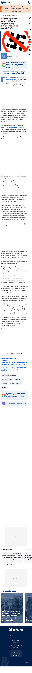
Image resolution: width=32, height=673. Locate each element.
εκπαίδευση (9, 591)
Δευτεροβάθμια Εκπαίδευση (9, 375)
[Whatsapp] (30, 49)
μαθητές (4, 387)
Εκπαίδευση (4, 15)
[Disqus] (16, 430)
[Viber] (30, 44)
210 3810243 (16, 655)
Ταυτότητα (16, 647)
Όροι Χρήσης (16, 640)
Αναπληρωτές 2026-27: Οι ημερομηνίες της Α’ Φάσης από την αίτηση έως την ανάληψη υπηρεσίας (13, 369)
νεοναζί (12, 383)
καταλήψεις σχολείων (7, 379)
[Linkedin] (30, 39)
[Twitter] (30, 34)
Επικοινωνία (16, 642)
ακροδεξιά (4, 383)
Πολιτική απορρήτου (16, 645)
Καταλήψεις (18, 379)
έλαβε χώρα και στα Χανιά (9, 127)
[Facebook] (30, 29)
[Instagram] (16, 635)
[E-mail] (30, 55)
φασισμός (18, 383)
